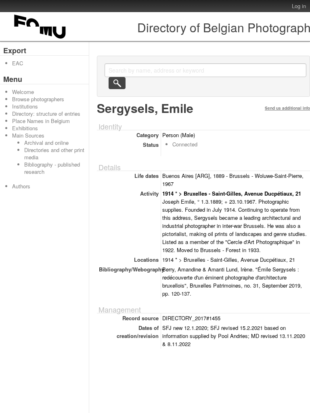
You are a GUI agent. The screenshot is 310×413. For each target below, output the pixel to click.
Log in (299, 6)
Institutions (25, 106)
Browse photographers (38, 99)
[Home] (40, 38)
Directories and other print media (54, 153)
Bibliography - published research (52, 168)
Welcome (23, 92)
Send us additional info (287, 108)
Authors (21, 186)
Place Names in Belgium (41, 121)
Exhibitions (25, 128)
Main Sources (28, 135)
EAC (17, 63)
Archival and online (46, 142)
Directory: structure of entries (46, 113)
